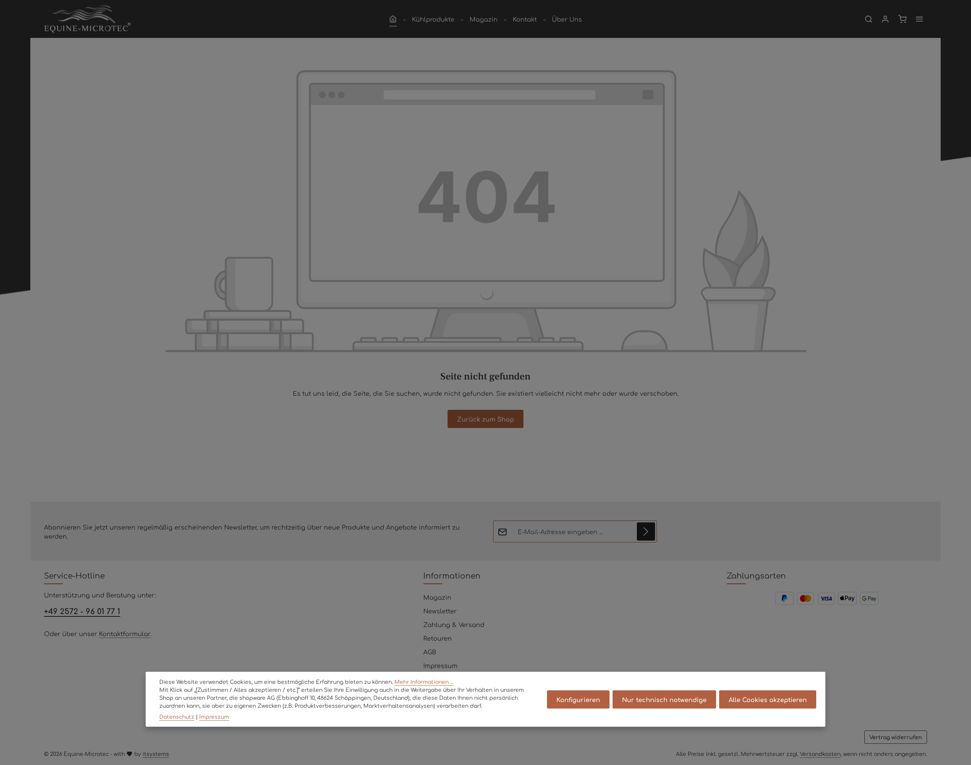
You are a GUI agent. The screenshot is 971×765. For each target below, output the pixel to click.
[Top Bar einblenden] (919, 19)
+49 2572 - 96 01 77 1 (82, 611)
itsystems (156, 753)
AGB (429, 651)
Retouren (437, 638)
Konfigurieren (578, 699)
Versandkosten (820, 753)
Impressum (440, 665)
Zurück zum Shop (485, 419)
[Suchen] (868, 19)
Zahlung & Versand (453, 624)
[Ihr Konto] (885, 19)
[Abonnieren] (646, 531)
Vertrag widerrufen (895, 737)
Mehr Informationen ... (424, 681)
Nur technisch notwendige (664, 699)
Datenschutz (176, 716)
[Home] (393, 19)
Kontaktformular (125, 633)
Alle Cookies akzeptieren (768, 699)
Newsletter (440, 611)
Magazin (437, 597)
